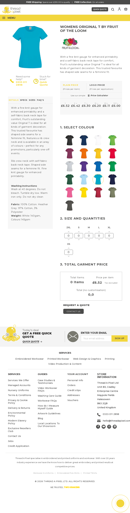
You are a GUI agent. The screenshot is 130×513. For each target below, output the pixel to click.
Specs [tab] (23, 100)
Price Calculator (99, 95)
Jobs (10, 441)
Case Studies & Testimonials (46, 382)
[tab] (73, 87)
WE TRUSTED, (65, 487)
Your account (77, 374)
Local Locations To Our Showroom (49, 425)
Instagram (109, 427)
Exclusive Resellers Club (19, 430)
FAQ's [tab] (40, 100)
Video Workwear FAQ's (47, 389)
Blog (40, 418)
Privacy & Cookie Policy (18, 401)
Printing (110, 358)
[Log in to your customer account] (119, 9)
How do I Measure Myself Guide (48, 407)
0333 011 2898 (21, 83)
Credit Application (18, 446)
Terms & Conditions (19, 395)
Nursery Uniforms (18, 390)
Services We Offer (18, 380)
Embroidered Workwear (29, 358)
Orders (71, 385)
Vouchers (72, 400)
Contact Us (74, 311)
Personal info (75, 380)
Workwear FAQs (47, 400)
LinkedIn (115, 427)
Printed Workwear (58, 358)
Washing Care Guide (50, 395)
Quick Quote (100, 9)
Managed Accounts (19, 385)
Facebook (98, 427)
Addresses (73, 395)
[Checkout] (126, 8)
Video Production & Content (64, 363)
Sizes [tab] (32, 100)
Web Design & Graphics (87, 358)
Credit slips (74, 390)
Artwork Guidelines (49, 413)
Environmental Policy (17, 414)
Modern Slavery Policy (17, 422)
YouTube (104, 427)
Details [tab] (13, 100)
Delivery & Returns (19, 408)
